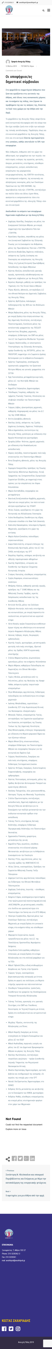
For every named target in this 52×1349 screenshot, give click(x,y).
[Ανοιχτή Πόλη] (9, 10)
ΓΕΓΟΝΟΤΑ (25, 66)
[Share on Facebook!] (14, 1158)
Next (7, 1191)
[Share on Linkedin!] (32, 1158)
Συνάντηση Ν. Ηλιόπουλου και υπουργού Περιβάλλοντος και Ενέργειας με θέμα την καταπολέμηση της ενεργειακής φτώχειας (26, 1178)
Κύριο (32, 66)
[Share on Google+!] (26, 1158)
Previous (10, 1171)
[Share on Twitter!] (20, 1158)
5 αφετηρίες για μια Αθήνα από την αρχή (25, 1195)
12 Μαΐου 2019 (11, 66)
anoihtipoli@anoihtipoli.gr (28, 2)
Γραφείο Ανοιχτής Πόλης (20, 62)
